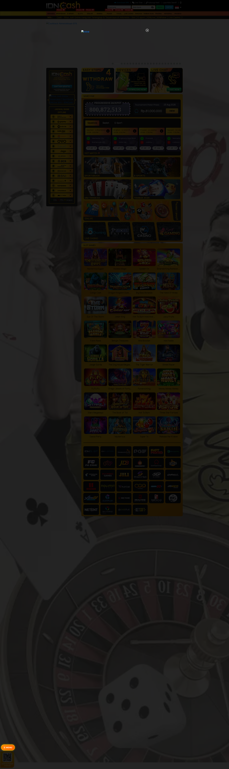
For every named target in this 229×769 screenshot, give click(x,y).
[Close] (147, 31)
